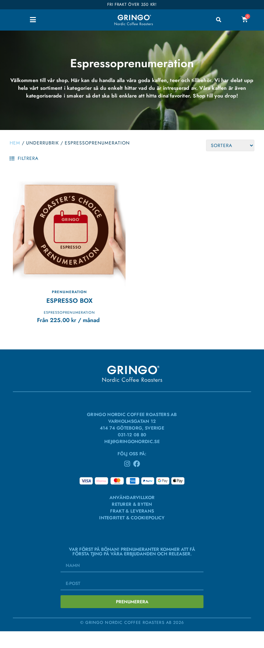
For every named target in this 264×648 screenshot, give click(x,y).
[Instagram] (127, 463)
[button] (32, 19)
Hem (15, 143)
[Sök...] (218, 20)
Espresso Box (69, 300)
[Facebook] (136, 463)
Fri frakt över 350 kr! (131, 4)
